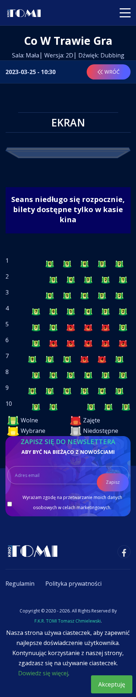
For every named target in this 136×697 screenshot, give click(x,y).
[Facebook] (124, 551)
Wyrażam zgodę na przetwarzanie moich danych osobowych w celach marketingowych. (72, 502)
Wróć (112, 71)
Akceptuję (111, 684)
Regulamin (19, 584)
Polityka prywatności (73, 584)
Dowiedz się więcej (43, 673)
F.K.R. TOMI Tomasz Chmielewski (67, 621)
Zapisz (113, 482)
